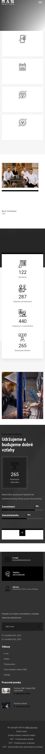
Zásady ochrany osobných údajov (22, 735)
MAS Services (31, 727)
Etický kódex (21, 731)
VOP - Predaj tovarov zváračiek (22, 743)
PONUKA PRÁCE (19, 414)
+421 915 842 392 (19, 574)
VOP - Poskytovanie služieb (21, 739)
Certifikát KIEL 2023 (11, 639)
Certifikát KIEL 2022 (11, 635)
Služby (6, 659)
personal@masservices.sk (21, 560)
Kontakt (7, 675)
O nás (6, 653)
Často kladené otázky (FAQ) (15, 669)
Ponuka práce (9, 664)
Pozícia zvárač (20, 703)
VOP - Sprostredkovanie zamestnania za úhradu (23, 747)
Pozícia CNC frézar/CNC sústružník (25, 689)
